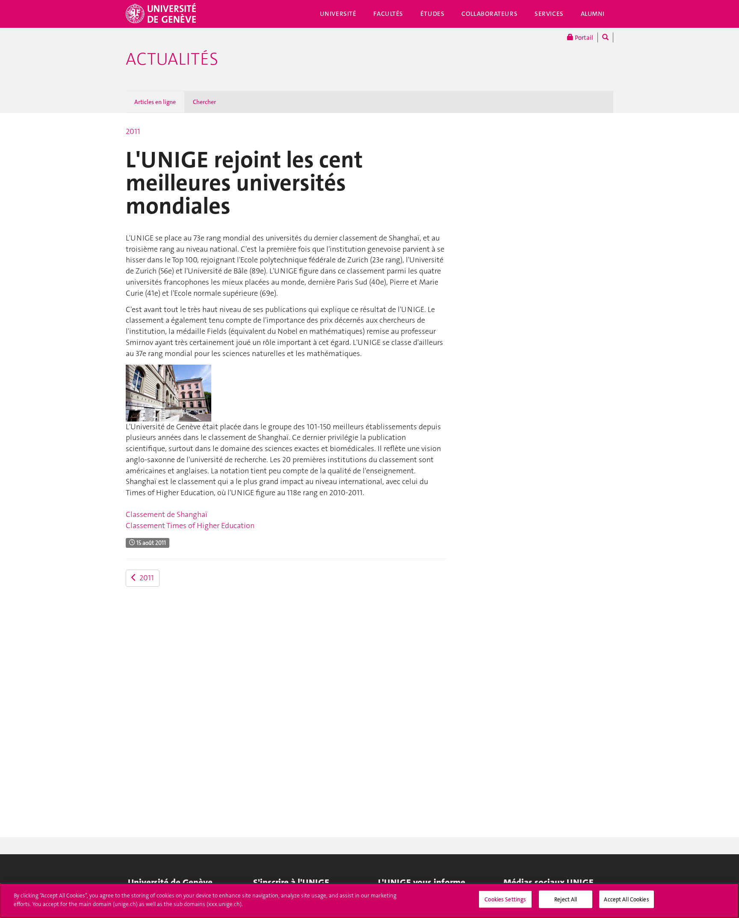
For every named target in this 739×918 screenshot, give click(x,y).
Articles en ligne (155, 102)
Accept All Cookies (626, 899)
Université (338, 13)
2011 (133, 131)
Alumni (593, 13)
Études (432, 13)
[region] (369, 900)
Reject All (565, 899)
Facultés (388, 13)
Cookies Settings (505, 899)
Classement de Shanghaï (166, 514)
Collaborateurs (489, 13)
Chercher (204, 102)
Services (549, 13)
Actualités (172, 59)
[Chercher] (605, 37)
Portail (583, 37)
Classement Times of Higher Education (190, 525)
